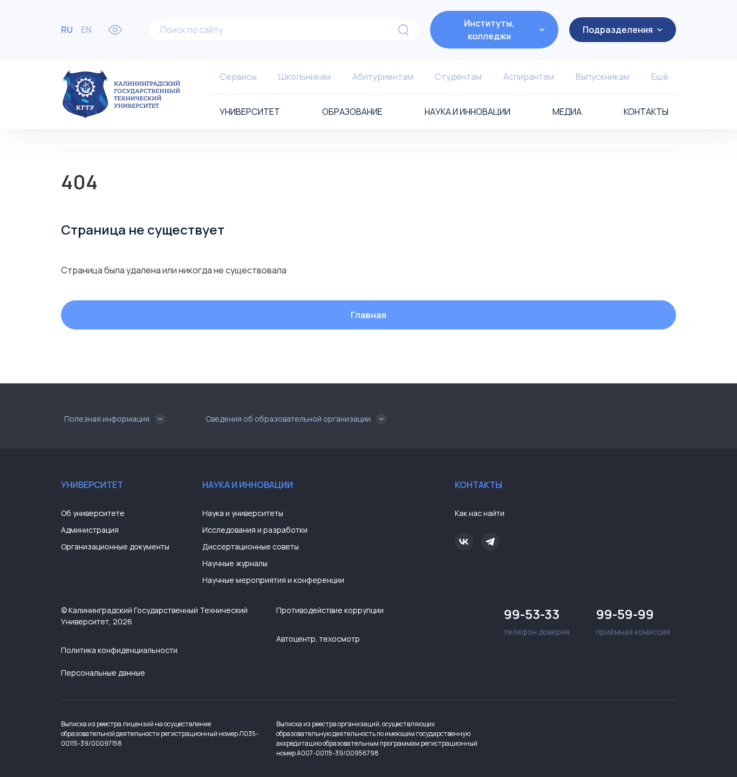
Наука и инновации (467, 112)
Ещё (659, 76)
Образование (352, 112)
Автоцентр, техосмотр (318, 639)
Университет (250, 112)
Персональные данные (103, 673)
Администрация (90, 530)
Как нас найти (479, 513)
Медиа (567, 112)
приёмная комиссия (633, 621)
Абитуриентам (382, 76)
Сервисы (238, 76)
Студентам (458, 76)
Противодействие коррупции (330, 610)
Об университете (93, 513)
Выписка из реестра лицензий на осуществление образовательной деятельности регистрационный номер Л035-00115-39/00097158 (159, 733)
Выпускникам (603, 76)
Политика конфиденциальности (119, 650)
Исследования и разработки (255, 530)
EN (86, 30)
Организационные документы (115, 546)
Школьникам (304, 76)
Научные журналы (235, 563)
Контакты (646, 112)
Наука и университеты (242, 513)
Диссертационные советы (250, 546)
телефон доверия (537, 621)
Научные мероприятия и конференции (273, 580)
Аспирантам (528, 76)
